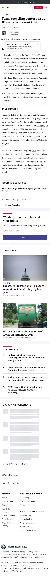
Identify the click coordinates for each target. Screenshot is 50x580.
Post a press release (18, 464)
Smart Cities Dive (27, 523)
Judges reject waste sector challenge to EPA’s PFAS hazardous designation (26, 358)
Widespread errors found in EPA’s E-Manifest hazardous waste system (27, 369)
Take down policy (33, 568)
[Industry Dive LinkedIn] (3, 483)
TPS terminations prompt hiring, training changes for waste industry (25, 390)
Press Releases (8, 519)
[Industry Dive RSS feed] (18, 483)
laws (34, 150)
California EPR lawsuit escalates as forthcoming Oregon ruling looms (26, 378)
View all (6, 464)
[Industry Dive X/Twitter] (13, 483)
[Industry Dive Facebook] (8, 483)
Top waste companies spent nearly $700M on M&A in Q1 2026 (24, 333)
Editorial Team (7, 501)
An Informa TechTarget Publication (25, 2)
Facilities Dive (25, 515)
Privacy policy (7, 568)
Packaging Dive (26, 519)
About (4, 497)
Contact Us (6, 505)
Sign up (38, 7)
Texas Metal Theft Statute (19, 77)
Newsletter (6, 509)
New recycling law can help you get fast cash (24, 188)
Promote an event (27, 505)
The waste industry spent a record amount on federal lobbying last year (23, 289)
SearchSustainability (28, 530)
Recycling (16, 205)
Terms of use (19, 568)
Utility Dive (24, 526)
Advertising (24, 497)
